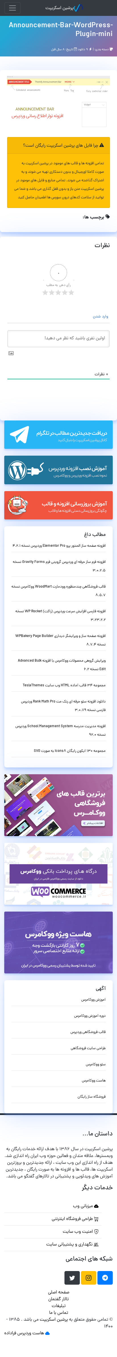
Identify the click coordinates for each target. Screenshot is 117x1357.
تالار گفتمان (58, 1299)
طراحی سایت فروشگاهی (88, 1048)
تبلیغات (59, 1306)
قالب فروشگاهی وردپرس (88, 1032)
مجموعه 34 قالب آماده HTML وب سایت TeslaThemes (64, 685)
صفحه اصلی (58, 1292)
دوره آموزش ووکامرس (90, 1016)
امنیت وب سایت (78, 1231)
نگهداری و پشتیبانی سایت (70, 1244)
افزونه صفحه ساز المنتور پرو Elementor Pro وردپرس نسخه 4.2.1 (59, 546)
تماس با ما (58, 1313)
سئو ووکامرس (96, 1064)
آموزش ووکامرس (93, 1000)
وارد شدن (101, 317)
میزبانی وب (83, 1206)
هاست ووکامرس (94, 1081)
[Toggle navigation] (12, 8)
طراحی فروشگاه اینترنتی (73, 1219)
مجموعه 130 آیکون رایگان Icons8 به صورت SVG (70, 751)
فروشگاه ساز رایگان (92, 1097)
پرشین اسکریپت (59, 8)
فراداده (10, 1333)
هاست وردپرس (30, 1333)
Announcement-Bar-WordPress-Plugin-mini (61, 30)
